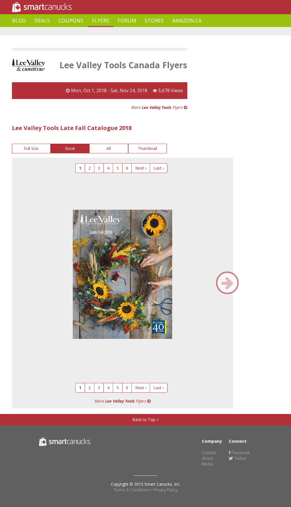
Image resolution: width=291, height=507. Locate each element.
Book (70, 148)
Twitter (239, 458)
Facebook (240, 452)
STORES (154, 20)
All (109, 148)
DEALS (42, 20)
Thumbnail (147, 148)
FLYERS (100, 20)
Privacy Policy (165, 489)
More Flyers (157, 107)
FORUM (127, 20)
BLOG (19, 20)
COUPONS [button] (70, 20)
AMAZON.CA (186, 20)
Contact (209, 452)
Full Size (31, 148)
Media (207, 464)
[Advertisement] (115, 31)
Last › (158, 168)
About (207, 458)
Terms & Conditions (132, 489)
